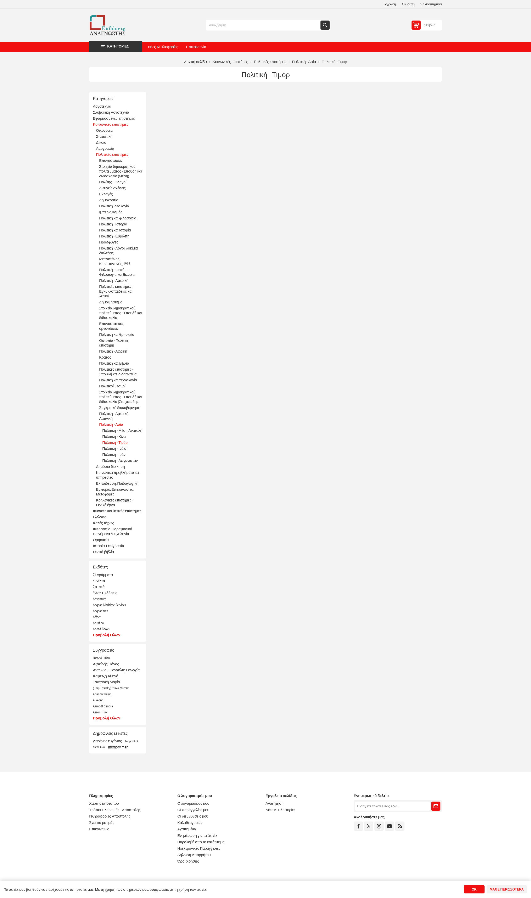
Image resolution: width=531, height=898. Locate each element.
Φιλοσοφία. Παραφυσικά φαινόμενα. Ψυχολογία (112, 531)
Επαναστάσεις (111, 160)
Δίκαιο (101, 142)
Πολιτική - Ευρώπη (114, 236)
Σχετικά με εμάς (101, 822)
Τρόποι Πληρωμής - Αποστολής (115, 809)
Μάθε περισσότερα (507, 889)
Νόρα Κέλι (132, 741)
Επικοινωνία (196, 46)
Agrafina (98, 623)
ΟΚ (474, 889)
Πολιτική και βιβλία (114, 363)
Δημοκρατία (108, 200)
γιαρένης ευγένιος (107, 741)
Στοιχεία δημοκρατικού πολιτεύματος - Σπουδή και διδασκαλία (120, 313)
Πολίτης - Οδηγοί (112, 182)
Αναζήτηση (325, 25)
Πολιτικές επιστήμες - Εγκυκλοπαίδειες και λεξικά (116, 291)
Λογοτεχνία (102, 106)
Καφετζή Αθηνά (105, 676)
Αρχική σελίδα (195, 61)
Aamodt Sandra (103, 706)
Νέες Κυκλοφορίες (163, 46)
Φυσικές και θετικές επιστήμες (117, 511)
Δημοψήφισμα (110, 302)
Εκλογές (106, 194)
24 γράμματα (103, 574)
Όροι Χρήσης (188, 861)
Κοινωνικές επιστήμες (110, 124)
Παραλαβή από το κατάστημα (200, 842)
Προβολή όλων (106, 635)
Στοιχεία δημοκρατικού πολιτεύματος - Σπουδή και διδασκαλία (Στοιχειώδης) (120, 397)
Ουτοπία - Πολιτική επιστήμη (114, 343)
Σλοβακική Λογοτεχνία (111, 112)
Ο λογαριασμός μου (193, 803)
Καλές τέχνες (103, 523)
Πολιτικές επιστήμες (112, 154)
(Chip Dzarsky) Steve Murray (111, 688)
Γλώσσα (99, 517)
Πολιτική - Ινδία (114, 448)
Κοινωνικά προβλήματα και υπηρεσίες (118, 475)
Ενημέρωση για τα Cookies (197, 835)
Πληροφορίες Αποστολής (109, 816)
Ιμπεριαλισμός (110, 212)
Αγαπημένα (186, 829)
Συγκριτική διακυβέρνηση (119, 407)
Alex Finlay (99, 747)
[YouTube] (389, 826)
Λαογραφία (105, 148)
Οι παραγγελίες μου (193, 809)
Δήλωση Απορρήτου (194, 854)
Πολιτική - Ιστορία (113, 224)
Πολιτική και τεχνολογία (118, 380)
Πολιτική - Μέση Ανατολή (122, 430)
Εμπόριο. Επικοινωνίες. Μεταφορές (114, 491)
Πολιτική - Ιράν (113, 454)
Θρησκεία (101, 539)
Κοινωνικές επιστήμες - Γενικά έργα (114, 502)
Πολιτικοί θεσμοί (112, 386)
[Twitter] (368, 826)
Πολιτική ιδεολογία (114, 206)
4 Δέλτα (99, 580)
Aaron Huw (100, 712)
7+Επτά (99, 586)
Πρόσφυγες (108, 242)
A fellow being (102, 694)
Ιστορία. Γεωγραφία (108, 545)
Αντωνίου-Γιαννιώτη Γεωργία (116, 670)
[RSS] (399, 826)
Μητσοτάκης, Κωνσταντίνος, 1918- (115, 261)
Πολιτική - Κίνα (114, 436)
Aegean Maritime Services (109, 604)
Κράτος (105, 357)
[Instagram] (379, 826)
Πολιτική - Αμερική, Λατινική (114, 416)
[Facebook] (358, 826)
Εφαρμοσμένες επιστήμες (114, 118)
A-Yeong (98, 700)
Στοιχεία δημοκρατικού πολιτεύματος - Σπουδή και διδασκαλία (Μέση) (120, 171)
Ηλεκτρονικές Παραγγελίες (198, 848)
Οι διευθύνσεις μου (192, 816)
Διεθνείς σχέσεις (112, 188)
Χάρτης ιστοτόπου (104, 803)
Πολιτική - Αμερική (113, 280)
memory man (118, 747)
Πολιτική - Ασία (111, 424)
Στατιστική (104, 136)
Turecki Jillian (101, 658)
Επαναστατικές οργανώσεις (111, 326)
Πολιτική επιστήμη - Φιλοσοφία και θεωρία (117, 272)
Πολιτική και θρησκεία (116, 334)
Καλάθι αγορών (189, 822)
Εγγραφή (389, 4)
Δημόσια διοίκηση (110, 466)
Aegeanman (100, 610)
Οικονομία (104, 130)
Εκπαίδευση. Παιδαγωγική (117, 483)
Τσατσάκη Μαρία (106, 682)
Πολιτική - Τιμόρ (115, 442)
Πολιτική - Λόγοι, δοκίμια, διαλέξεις (118, 250)
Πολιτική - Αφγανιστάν (120, 460)
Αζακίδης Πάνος (106, 664)
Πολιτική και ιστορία (115, 230)
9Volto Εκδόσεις (105, 592)
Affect (97, 616)
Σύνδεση (408, 4)
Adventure (99, 598)
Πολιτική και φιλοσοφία (117, 218)
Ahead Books (101, 629)
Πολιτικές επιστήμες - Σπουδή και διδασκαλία (117, 371)
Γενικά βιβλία (103, 551)
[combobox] (263, 25)
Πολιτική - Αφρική (113, 351)
